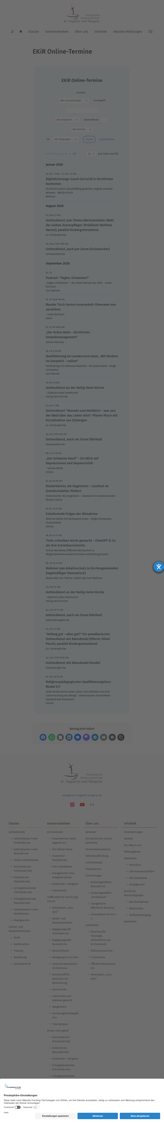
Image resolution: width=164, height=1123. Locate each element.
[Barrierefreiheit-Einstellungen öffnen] (158, 567)
